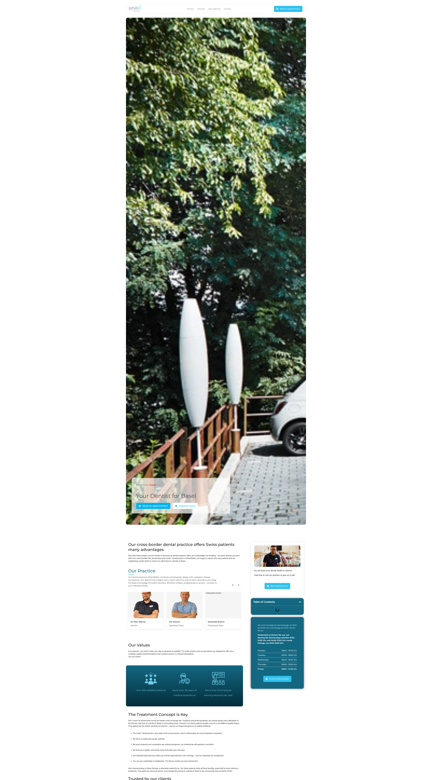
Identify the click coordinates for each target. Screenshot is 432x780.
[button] (233, 585)
